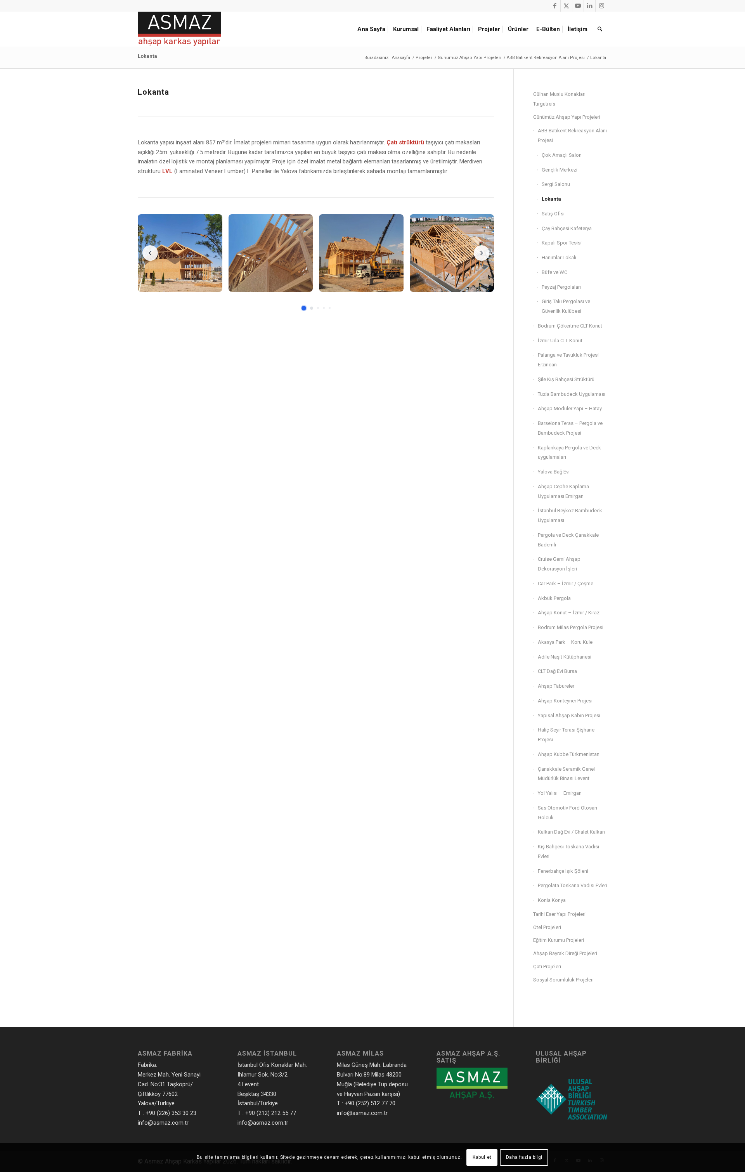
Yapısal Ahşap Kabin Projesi (569, 715)
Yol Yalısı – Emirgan (560, 793)
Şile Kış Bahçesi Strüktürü (566, 379)
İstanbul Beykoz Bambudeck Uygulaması (570, 515)
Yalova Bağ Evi (554, 472)
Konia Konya (552, 900)
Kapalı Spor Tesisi (562, 243)
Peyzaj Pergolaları (561, 287)
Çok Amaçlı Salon (562, 155)
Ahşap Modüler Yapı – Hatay (570, 408)
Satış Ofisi (553, 214)
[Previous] (150, 253)
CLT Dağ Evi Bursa (557, 671)
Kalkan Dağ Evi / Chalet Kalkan (571, 832)
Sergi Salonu (556, 184)
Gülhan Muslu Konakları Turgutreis (559, 99)
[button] (180, 253)
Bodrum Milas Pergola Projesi (570, 627)
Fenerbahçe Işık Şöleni (563, 871)
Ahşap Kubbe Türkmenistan (568, 754)
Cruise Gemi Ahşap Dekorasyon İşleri (559, 564)
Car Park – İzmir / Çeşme (565, 583)
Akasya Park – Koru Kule (565, 642)
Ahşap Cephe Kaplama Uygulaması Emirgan (563, 491)
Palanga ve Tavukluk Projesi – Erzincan (570, 360)
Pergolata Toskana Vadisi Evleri (572, 885)
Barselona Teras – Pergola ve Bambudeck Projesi (570, 428)
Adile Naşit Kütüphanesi (564, 657)
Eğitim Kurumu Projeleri (558, 940)
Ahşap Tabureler (556, 686)
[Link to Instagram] (601, 6)
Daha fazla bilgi (524, 1157)
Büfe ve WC (554, 272)
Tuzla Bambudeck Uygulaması (571, 394)
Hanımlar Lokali (559, 257)
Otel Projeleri (547, 927)
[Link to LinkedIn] (589, 6)
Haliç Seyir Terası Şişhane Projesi (566, 734)
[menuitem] (372, 29)
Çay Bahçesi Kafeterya (567, 228)
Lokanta (147, 56)
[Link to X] (566, 6)
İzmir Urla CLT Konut (560, 340)
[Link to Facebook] (554, 6)
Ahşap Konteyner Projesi (565, 701)
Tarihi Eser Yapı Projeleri (559, 914)
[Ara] (600, 29)
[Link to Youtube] (578, 6)
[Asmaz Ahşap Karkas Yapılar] (179, 29)
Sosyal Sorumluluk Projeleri (563, 980)
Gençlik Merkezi (559, 170)
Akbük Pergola (554, 598)
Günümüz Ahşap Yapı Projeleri (566, 117)
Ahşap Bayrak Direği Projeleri (565, 953)
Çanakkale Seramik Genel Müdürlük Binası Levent (566, 774)
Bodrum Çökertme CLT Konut (570, 326)
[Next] (481, 253)
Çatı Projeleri (547, 966)
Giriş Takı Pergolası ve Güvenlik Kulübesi (566, 306)
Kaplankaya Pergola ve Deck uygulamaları (569, 452)
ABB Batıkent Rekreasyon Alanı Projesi (572, 135)
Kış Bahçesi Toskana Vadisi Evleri (568, 851)
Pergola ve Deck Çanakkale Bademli (568, 540)
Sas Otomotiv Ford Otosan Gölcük (567, 812)
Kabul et (482, 1157)
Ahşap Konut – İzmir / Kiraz (568, 612)
